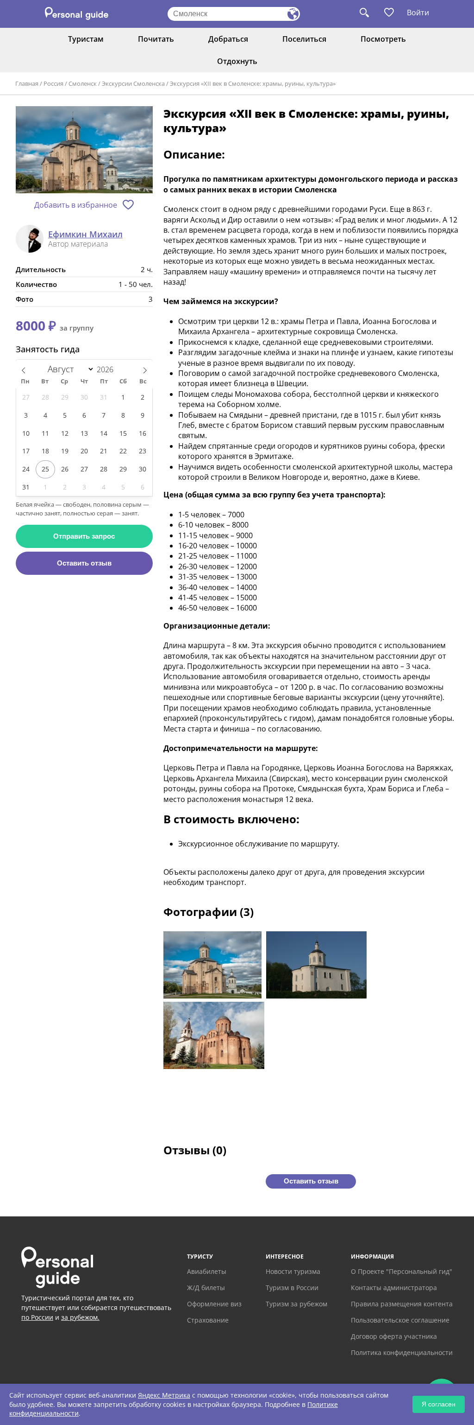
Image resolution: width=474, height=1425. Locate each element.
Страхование (208, 1320)
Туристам (86, 39)
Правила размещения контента (402, 1303)
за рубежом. (80, 1317)
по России (37, 1317)
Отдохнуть (237, 61)
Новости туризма (293, 1271)
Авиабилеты (206, 1271)
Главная (26, 83)
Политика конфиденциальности (402, 1352)
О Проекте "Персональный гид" (401, 1271)
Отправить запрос (84, 536)
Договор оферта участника (394, 1336)
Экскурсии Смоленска (133, 83)
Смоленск (83, 83)
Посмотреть (383, 39)
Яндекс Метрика (164, 1395)
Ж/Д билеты (206, 1287)
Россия (53, 83)
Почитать (156, 39)
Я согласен (438, 1404)
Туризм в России (292, 1287)
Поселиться (304, 39)
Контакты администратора (394, 1287)
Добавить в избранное (75, 205)
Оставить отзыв (84, 563)
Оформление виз (214, 1303)
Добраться (228, 39)
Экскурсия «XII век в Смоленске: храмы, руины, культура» (253, 83)
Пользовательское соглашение (400, 1320)
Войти (418, 12)
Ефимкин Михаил (85, 234)
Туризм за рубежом (296, 1303)
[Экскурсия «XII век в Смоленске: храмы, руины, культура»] (84, 150)
